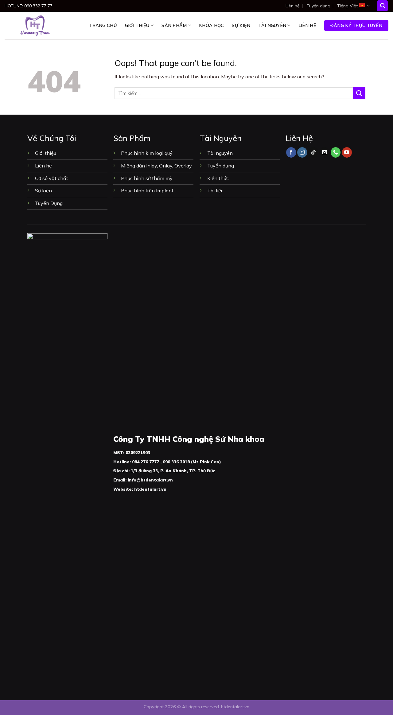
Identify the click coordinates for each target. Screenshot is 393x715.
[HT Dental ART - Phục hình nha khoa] (35, 25)
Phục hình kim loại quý (147, 153)
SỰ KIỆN (241, 25)
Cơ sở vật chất (51, 178)
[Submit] (359, 93)
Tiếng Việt (347, 6)
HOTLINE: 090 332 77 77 (29, 6)
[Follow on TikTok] (313, 152)
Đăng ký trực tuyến (356, 25)
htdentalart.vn (235, 706)
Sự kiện (43, 190)
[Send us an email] (324, 152)
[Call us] (336, 152)
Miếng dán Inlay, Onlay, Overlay (156, 166)
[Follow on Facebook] (291, 152)
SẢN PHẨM (174, 25)
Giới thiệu (137, 25)
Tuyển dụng (318, 6)
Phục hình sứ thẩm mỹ (147, 178)
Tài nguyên (272, 25)
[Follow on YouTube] (347, 152)
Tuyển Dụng (49, 203)
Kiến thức (218, 178)
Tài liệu (215, 190)
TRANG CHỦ (103, 25)
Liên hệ (293, 6)
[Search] (382, 5)
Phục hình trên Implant (147, 190)
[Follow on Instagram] (302, 152)
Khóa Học (211, 25)
